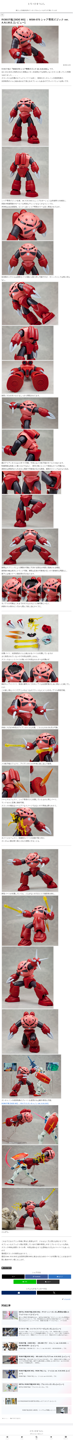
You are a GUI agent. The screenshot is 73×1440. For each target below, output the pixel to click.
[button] (48, 1282)
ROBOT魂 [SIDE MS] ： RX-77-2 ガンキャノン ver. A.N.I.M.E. (25, 1103)
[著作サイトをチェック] (19, 1293)
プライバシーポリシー (36, 1434)
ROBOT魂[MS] (7, 1268)
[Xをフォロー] (54, 1293)
